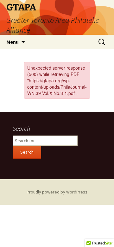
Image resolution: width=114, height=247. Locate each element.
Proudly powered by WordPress (57, 192)
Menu (12, 42)
